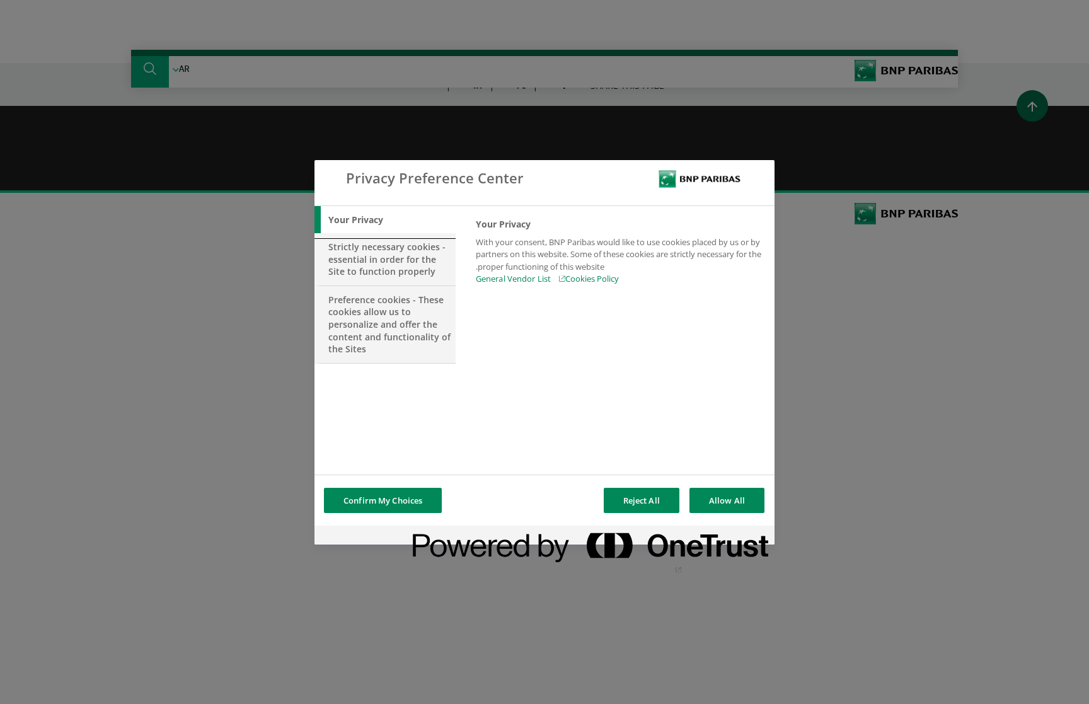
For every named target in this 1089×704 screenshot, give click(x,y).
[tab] (385, 220)
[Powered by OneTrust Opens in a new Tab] (720, 537)
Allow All (727, 500)
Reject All (641, 500)
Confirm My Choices (382, 500)
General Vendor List (513, 278)
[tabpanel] (620, 255)
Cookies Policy (592, 278)
